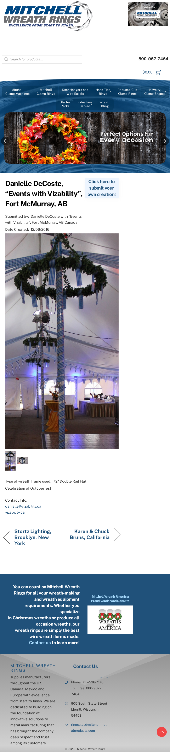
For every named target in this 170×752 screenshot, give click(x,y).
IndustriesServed (85, 104)
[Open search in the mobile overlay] (42, 59)
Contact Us (85, 666)
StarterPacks (65, 104)
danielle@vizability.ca (23, 506)
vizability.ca (15, 512)
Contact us (40, 642)
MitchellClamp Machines (17, 92)
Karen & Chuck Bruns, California (87, 534)
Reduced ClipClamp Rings (127, 92)
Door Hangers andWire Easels (75, 92)
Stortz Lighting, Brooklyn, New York (33, 537)
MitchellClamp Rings (46, 92)
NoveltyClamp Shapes (154, 92)
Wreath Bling (105, 104)
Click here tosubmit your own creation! (101, 188)
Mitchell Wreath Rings (33, 668)
